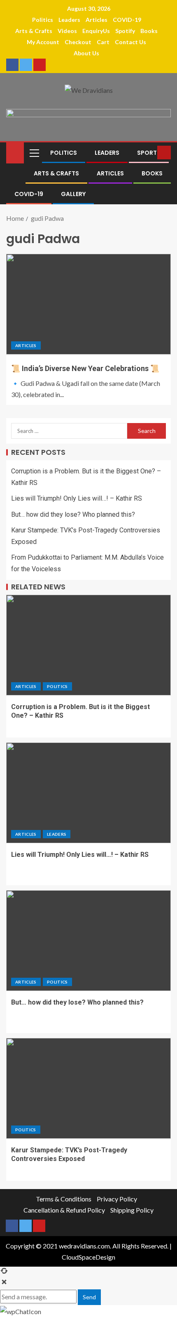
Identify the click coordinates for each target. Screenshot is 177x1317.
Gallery (73, 194)
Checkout (78, 41)
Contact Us (130, 41)
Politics (42, 19)
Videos (67, 30)
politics (57, 686)
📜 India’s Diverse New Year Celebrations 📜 (85, 368)
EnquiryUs (96, 30)
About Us (86, 53)
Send (89, 1296)
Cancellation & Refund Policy (64, 1210)
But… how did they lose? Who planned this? (73, 514)
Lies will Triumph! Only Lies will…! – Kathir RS (76, 498)
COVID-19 (127, 19)
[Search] (150, 153)
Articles (96, 19)
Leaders (69, 19)
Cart (103, 41)
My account (43, 41)
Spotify (125, 30)
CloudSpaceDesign (88, 1257)
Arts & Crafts (33, 30)
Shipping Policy (132, 1210)
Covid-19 (28, 194)
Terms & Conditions (63, 1199)
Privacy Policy (117, 1199)
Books (149, 30)
